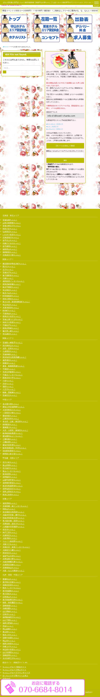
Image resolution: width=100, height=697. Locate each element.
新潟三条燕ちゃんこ (11, 494)
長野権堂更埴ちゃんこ (12, 483)
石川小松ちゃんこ (10, 462)
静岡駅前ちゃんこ (10, 424)
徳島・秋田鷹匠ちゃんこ (13, 602)
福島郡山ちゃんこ (10, 249)
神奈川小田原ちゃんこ (12, 322)
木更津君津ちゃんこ (11, 307)
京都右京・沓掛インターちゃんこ (16, 547)
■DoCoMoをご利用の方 (54, 124)
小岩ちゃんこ (8, 380)
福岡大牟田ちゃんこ (11, 643)
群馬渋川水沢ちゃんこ (12, 316)
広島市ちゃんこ (9, 614)
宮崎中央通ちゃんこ (11, 637)
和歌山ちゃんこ (9, 509)
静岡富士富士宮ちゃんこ (13, 453)
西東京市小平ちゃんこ (12, 377)
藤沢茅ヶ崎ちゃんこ (11, 331)
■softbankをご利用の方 (54, 129)
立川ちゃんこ (8, 269)
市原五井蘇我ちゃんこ (12, 372)
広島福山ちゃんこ (10, 596)
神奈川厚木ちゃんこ (11, 299)
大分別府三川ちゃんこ (12, 658)
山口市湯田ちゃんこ (11, 652)
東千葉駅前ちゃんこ (11, 275)
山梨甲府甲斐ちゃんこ (12, 480)
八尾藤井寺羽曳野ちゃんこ (13, 526)
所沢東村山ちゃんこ (11, 345)
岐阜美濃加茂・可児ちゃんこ (14, 448)
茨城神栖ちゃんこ (10, 354)
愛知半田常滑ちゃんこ (12, 445)
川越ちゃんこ (8, 278)
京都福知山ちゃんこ (11, 567)
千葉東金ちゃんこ (10, 313)
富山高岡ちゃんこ (10, 465)
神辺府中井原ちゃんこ (12, 649)
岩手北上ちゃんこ (10, 240)
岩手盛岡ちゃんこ (10, 246)
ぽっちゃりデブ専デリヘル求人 (15, 675)
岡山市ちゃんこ (9, 640)
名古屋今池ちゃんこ (11, 404)
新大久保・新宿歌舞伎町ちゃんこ (16, 301)
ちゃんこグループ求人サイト (14, 669)
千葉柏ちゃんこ (9, 369)
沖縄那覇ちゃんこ (10, 608)
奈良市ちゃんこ (9, 529)
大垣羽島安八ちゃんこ (12, 409)
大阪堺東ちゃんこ (10, 538)
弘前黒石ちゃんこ (10, 231)
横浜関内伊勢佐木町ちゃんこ (14, 263)
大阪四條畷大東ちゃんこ (13, 561)
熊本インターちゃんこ (12, 588)
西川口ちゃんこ (9, 266)
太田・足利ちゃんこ (11, 348)
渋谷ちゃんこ (8, 383)
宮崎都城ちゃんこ (10, 605)
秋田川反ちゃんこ (10, 228)
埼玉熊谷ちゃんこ (10, 290)
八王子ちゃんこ (9, 389)
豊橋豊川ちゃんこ (10, 427)
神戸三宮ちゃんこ (10, 532)
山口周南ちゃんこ (10, 611)
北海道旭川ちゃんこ (11, 237)
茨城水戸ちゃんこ (10, 272)
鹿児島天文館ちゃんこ (12, 582)
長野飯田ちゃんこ (10, 477)
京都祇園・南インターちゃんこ (15, 506)
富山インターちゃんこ (12, 471)
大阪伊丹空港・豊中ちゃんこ (14, 515)
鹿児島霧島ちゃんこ (11, 591)
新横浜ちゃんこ (9, 363)
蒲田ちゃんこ (8, 386)
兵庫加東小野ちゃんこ (12, 559)
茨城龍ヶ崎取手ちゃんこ (13, 342)
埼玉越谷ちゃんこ (10, 334)
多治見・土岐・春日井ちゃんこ (15, 421)
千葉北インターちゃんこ (13, 375)
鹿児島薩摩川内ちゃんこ (13, 599)
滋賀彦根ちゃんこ (10, 503)
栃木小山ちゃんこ (10, 293)
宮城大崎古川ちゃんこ (12, 225)
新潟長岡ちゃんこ (10, 474)
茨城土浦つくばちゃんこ (13, 319)
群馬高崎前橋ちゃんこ (12, 284)
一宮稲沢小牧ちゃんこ (12, 412)
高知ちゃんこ (8, 626)
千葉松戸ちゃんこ (10, 325)
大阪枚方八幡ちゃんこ (12, 550)
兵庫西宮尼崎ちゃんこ (12, 564)
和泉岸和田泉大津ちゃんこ (13, 518)
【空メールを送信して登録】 (65, 146)
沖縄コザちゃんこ (10, 646)
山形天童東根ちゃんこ (12, 223)
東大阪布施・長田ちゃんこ (13, 520)
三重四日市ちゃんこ (11, 418)
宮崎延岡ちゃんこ (10, 655)
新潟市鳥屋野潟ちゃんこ (13, 486)
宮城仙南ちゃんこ (10, 220)
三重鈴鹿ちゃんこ (10, 442)
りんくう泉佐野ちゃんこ (13, 541)
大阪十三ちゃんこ (10, 544)
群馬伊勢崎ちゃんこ (11, 328)
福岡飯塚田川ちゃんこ (12, 617)
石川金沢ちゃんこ (10, 468)
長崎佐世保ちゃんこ (11, 585)
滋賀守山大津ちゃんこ (12, 556)
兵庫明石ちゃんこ (10, 535)
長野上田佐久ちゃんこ (12, 491)
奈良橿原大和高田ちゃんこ (13, 512)
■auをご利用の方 (52, 126)
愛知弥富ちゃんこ (10, 415)
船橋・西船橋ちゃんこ (12, 392)
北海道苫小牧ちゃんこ (12, 255)
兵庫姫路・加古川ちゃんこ (13, 523)
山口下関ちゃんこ (10, 620)
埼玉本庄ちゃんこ (10, 304)
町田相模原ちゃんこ (11, 296)
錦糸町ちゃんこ (9, 310)
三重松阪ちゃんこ (10, 439)
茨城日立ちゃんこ (10, 395)
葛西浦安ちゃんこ (10, 360)
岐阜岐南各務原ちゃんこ (13, 433)
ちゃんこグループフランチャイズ (16, 672)
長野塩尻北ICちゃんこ (12, 488)
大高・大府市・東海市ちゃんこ (15, 430)
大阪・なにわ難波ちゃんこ (13, 570)
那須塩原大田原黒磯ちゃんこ (14, 357)
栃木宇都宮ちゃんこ (11, 287)
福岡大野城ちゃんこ (11, 623)
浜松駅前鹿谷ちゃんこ (12, 450)
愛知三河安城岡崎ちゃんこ (13, 406)
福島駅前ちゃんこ (10, 252)
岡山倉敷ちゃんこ (10, 629)
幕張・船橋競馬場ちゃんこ (13, 366)
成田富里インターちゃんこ (13, 281)
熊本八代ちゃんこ (10, 635)
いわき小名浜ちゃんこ (12, 234)
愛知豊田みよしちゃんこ (13, 436)
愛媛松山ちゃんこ (10, 579)
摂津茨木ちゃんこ (10, 553)
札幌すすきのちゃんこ (12, 243)
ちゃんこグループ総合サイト (14, 667)
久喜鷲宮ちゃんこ (10, 351)
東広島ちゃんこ (9, 632)
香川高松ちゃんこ (10, 593)
